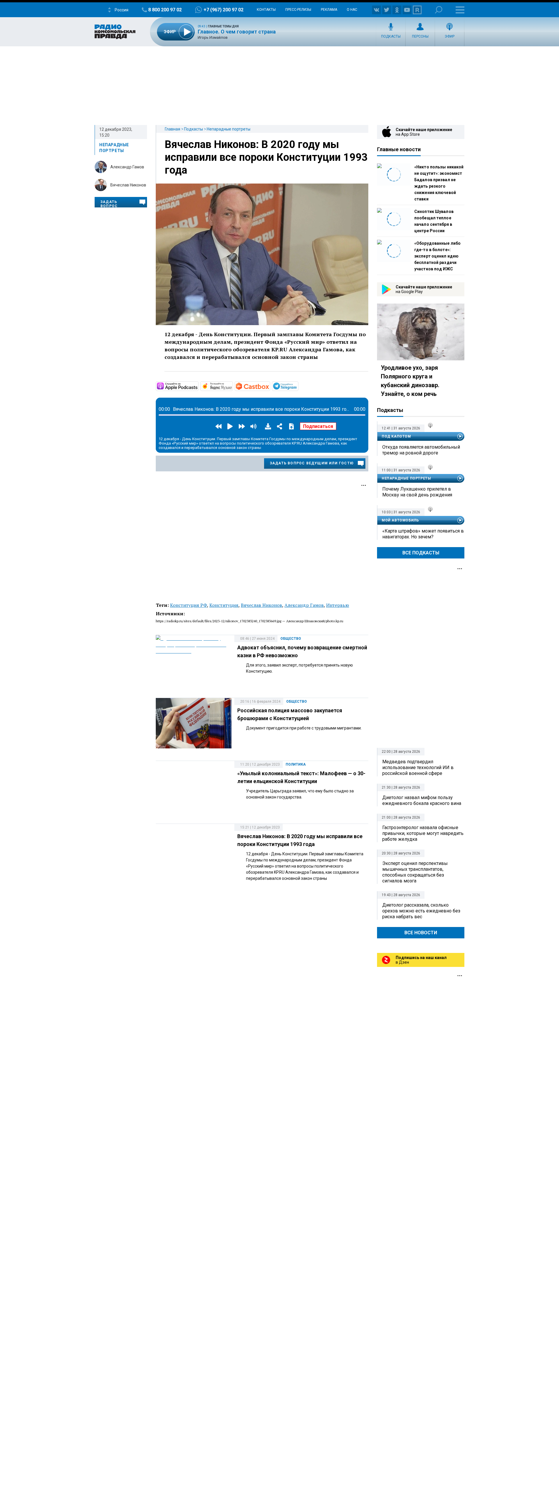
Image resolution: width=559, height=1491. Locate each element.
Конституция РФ (188, 605)
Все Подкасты (420, 553)
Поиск (438, 9)
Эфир (449, 36)
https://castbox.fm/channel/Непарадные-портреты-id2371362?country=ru (269, 386)
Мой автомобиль (400, 520)
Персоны (420, 36)
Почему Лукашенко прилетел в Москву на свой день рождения (417, 492)
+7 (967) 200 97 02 (223, 10)
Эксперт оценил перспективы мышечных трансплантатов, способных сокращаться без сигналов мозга (415, 872)
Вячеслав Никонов (128, 185)
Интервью (337, 605)
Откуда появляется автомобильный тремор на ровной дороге (421, 450)
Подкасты (391, 36)
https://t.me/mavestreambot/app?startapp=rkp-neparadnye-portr (297, 386)
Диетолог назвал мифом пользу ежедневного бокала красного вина (421, 800)
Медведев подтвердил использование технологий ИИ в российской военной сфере (418, 767)
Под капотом (396, 436)
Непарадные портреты (228, 129)
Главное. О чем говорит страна (237, 32)
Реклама (329, 10)
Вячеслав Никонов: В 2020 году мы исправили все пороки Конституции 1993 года (266, 157)
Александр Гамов (127, 167)
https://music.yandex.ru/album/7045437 (232, 386)
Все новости (420, 932)
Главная (172, 129)
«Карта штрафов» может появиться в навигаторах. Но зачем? (423, 534)
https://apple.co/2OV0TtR (198, 386)
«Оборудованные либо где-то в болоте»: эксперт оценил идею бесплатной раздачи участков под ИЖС (437, 256)
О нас (352, 10)
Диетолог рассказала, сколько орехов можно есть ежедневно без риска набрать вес (421, 910)
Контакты (266, 10)
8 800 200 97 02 (165, 10)
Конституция (223, 605)
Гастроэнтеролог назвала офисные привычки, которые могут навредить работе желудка (423, 833)
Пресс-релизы (298, 10)
